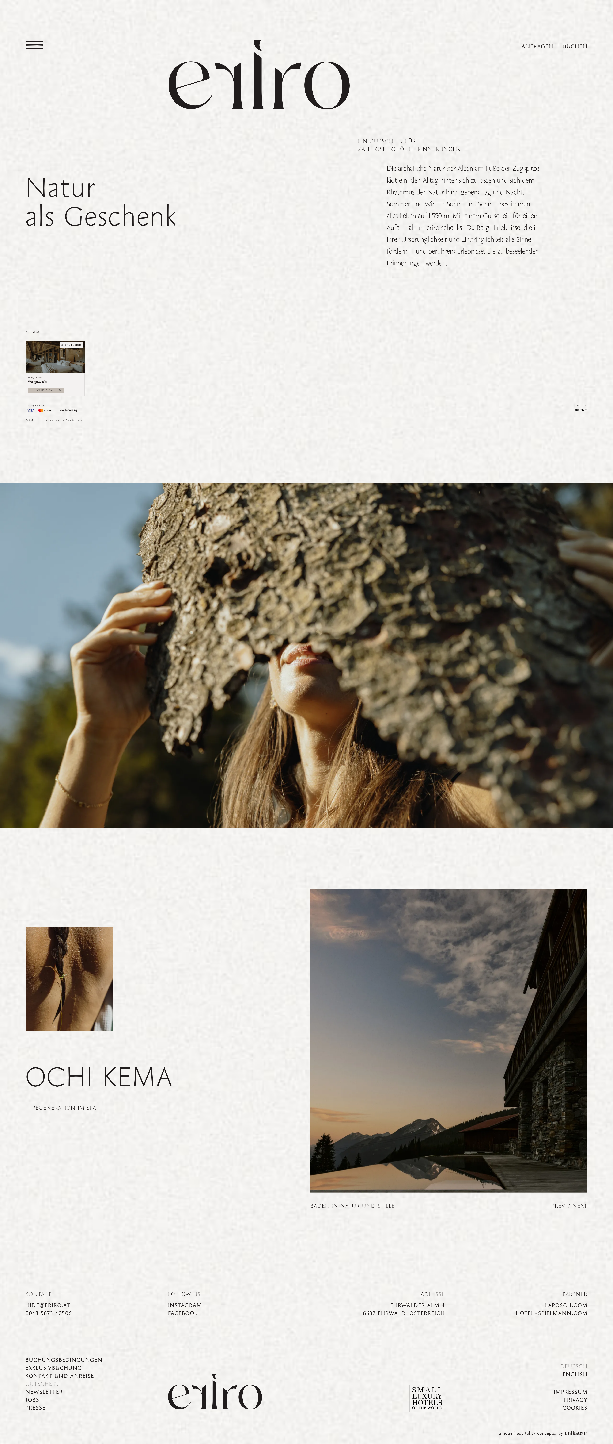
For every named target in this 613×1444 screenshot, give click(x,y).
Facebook (183, 1313)
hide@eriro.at (48, 1305)
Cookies (575, 1408)
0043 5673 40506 (49, 1313)
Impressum (570, 1392)
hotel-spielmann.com (551, 1313)
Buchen (575, 46)
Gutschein (42, 1384)
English (575, 1374)
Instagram (185, 1305)
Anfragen (537, 46)
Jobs (32, 1400)
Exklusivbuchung (54, 1368)
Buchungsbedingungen (64, 1360)
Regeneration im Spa (64, 1108)
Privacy (575, 1400)
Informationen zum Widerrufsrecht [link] (64, 420)
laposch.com (566, 1305)
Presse (35, 1408)
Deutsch (573, 1366)
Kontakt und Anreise (60, 1376)
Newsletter (44, 1392)
